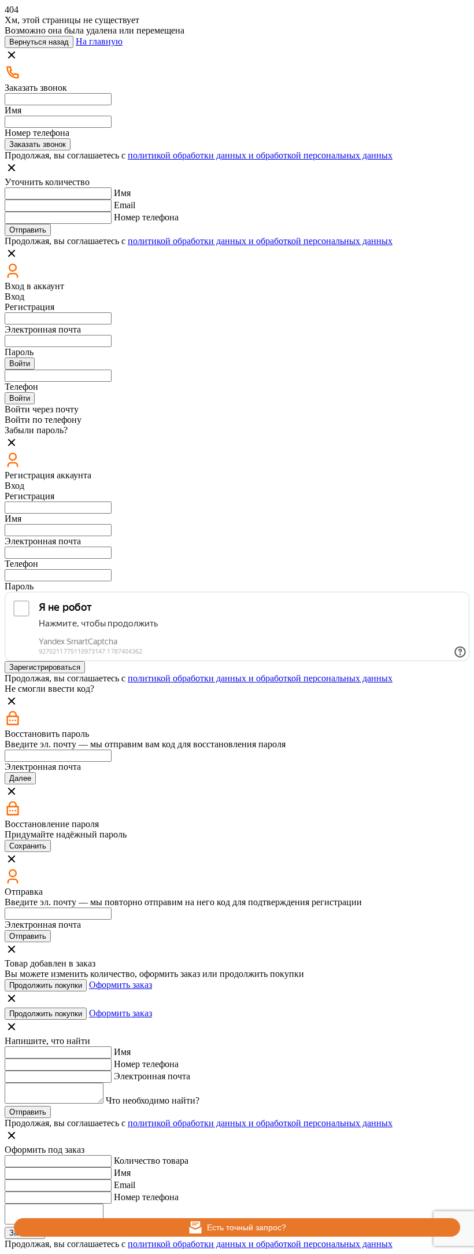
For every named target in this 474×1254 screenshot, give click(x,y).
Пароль (19, 352)
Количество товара (151, 1161)
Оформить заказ (120, 985)
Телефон (21, 387)
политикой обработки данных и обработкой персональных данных (260, 155)
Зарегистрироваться (44, 667)
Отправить (27, 230)
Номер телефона (37, 133)
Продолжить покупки (45, 985)
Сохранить (27, 846)
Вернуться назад (39, 42)
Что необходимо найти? (152, 1100)
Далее (20, 778)
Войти (19, 363)
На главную (99, 41)
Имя (13, 110)
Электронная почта (43, 329)
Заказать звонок (37, 144)
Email (124, 205)
